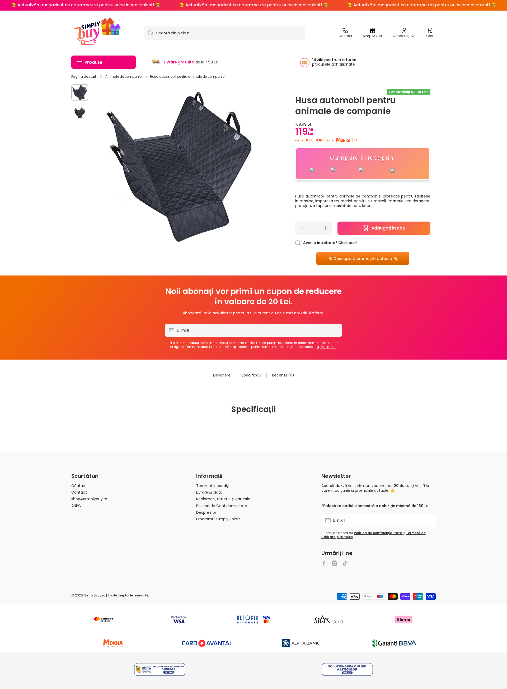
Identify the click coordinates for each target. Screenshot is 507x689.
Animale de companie (123, 77)
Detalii (160, 669)
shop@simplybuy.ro (89, 498)
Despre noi (206, 512)
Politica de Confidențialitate (221, 505)
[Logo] (87, 33)
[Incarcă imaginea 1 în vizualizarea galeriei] (79, 92)
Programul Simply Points (218, 518)
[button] (430, 33)
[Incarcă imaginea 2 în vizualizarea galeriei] (79, 112)
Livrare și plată (209, 492)
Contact (79, 492)
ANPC (76, 505)
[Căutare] (148, 33)
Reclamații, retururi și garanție (223, 498)
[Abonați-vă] (335, 330)
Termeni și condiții (212, 485)
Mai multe (328, 346)
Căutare (79, 485)
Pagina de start (83, 77)
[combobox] (224, 33)
